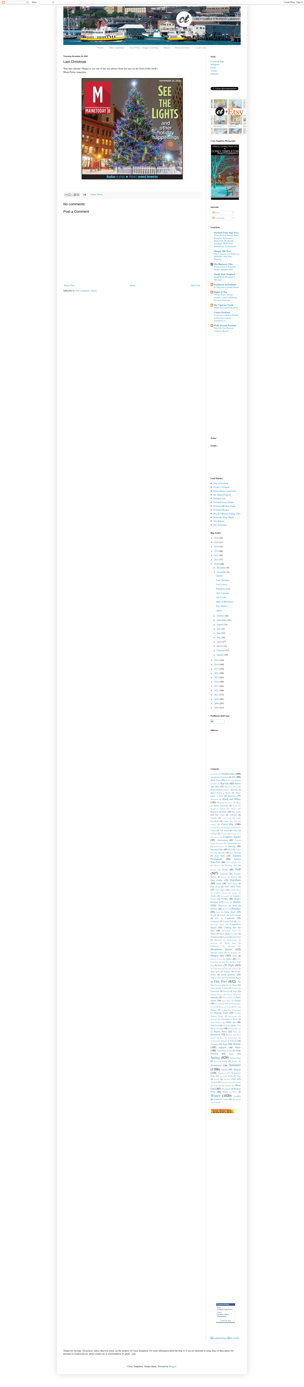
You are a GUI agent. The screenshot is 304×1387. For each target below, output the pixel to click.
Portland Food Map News (226, 232)
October (221, 615)
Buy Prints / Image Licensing (144, 47)
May (219, 637)
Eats (239, 862)
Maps (224, 937)
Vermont (214, 1082)
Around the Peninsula (219, 777)
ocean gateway (228, 974)
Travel (216, 1079)
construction (222, 840)
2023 (216, 550)
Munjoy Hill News (222, 251)
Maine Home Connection (224, 490)
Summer (235, 1064)
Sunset (237, 1069)
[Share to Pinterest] (78, 194)
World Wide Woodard (224, 274)
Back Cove (216, 780)
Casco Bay (227, 824)
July (219, 628)
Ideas (218, 912)
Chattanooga (228, 827)
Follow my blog (225, 1320)
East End (220, 855)
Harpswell (222, 905)
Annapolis (214, 774)
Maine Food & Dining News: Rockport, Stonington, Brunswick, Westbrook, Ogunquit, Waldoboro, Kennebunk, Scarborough (226, 241)
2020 (216, 563)
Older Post (195, 285)
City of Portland (220, 483)
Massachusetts (232, 940)
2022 (216, 555)
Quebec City (235, 1025)
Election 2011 (231, 865)
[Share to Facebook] (75, 194)
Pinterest (214, 73)
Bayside (224, 783)
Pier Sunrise (221, 605)
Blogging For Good (225, 802)
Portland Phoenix (221, 509)
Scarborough (233, 1038)
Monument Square (221, 949)
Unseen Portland (222, 312)
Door (230, 849)
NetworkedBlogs (223, 1304)
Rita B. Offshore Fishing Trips (227, 513)
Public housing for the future (226, 307)
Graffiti (224, 898)
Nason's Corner (216, 959)
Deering (231, 846)
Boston (233, 808)
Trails (230, 1076)
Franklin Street (235, 890)
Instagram (215, 64)
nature (228, 958)
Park (235, 991)
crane (221, 843)
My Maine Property (222, 494)
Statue (224, 1061)
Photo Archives (182, 47)
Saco (222, 1038)
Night (231, 965)
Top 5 (222, 1076)
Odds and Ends (216, 977)
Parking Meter (232, 994)
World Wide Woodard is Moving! (224, 278)
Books (235, 805)
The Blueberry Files (223, 264)
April (219, 641)
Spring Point (235, 1058)
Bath (215, 783)
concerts (216, 837)
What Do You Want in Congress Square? (223, 329)
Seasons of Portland (229, 1040)
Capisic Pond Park (230, 821)
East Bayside (219, 852)
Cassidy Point (215, 827)
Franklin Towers (220, 893)
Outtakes (234, 988)
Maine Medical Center (228, 933)
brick (224, 811)
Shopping (214, 1044)
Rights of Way (220, 292)
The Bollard (218, 521)
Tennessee (221, 1073)
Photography (222, 1316)
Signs (225, 1044)
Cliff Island (224, 830)
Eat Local (230, 862)
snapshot (222, 1047)
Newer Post (69, 285)
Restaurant (215, 1034)
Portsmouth (232, 1016)
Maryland (218, 940)
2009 (216, 703)
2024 (216, 546)
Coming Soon (235, 833)
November (222, 572)
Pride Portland (216, 1022)
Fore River (215, 886)
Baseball (238, 780)
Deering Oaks (217, 849)
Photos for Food (225, 1007)
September (222, 620)
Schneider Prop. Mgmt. (223, 517)
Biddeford (214, 799)
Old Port (220, 981)
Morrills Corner (217, 952)
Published (214, 1025)
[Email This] (66, 194)
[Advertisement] (220, 462)
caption (213, 824)
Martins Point (235, 937)
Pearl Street (226, 1000)
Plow (236, 1007)
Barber (228, 780)
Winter (100, 194)
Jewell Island (235, 915)
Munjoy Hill (217, 955)
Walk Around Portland (225, 325)
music (234, 955)
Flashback (235, 880)
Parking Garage (216, 994)
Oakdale (227, 971)
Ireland (213, 915)
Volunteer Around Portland (231, 1082)
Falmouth (224, 873)
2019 (216, 660)
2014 (216, 681)
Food (218, 883)
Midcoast (214, 943)
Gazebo (219, 575)
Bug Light (236, 811)
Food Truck (232, 883)
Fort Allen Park (233, 886)
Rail (214, 1028)
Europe (213, 869)
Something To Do (224, 1050)
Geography (225, 896)
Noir (212, 968)
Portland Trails (221, 1012)
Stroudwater (216, 1065)
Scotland (214, 1041)
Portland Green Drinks (223, 502)
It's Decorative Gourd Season (226, 287)
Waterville (217, 1085)
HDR (235, 905)
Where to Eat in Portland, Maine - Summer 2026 (225, 268)
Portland (220, 1314)
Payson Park (227, 997)
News (220, 965)
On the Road (231, 985)
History (214, 908)
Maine (213, 933)
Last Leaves (221, 584)
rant (239, 1028)
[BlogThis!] (69, 194)
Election (217, 865)
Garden (213, 896)
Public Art (231, 1022)
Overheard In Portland (225, 284)
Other (213, 988)
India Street (230, 911)
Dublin (238, 849)
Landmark (229, 918)
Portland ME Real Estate (224, 505)
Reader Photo (220, 1031)
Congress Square (232, 837)
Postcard (214, 1019)
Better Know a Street (221, 792)
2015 (216, 677)
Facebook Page (217, 61)
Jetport (223, 915)
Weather (228, 1085)
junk (216, 918)
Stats (215, 1061)
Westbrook (226, 1088)
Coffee (235, 830)
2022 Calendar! (116, 47)
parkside (214, 997)
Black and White (231, 799)
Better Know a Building (228, 789)
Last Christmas (222, 580)
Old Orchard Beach (233, 977)
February (221, 650)
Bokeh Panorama (221, 805)
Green (227, 902)
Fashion (224, 877)
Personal (218, 1003)
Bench (213, 789)
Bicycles (231, 795)
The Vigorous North (223, 305)
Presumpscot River (229, 1019)
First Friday (216, 880)
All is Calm (221, 597)
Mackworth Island (229, 930)
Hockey (225, 909)
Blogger (172, 1366)
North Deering (223, 968)
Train (238, 1076)
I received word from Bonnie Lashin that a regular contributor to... (226, 318)
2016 (216, 673)
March (220, 645)
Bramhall (214, 811)
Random (231, 1028)
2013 (216, 686)
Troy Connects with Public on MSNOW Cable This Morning (226, 256)
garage (234, 893)
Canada (214, 818)
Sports (231, 1053)
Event (224, 869)
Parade (226, 991)
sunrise (224, 1069)
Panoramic (215, 991)
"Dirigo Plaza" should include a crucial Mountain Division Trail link (225, 297)
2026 (216, 537)
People (238, 1000)
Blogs (239, 802)
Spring (215, 1057)
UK (225, 1079)
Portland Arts (219, 498)
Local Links (200, 47)
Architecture (227, 773)
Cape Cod (226, 818)
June (219, 633)
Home (101, 47)
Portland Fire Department (231, 1010)
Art (233, 777)
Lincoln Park (228, 921)
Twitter (214, 70)
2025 (216, 542)
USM (233, 1079)
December (221, 567)
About (167, 47)
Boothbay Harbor (218, 808)
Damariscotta (219, 846)
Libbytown (215, 921)
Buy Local (220, 814)
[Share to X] (72, 194)
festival (234, 877)
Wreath (235, 1099)
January (220, 654)
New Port (225, 962)
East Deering (235, 852)
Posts (217, 212)
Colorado (223, 833)
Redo (235, 1031)
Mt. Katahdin (233, 952)
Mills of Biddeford (224, 601)
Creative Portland (221, 487)
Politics (214, 1010)
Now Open (215, 971)
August (220, 624)
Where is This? (230, 1091)
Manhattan (215, 937)
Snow (238, 1047)
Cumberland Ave (234, 843)
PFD (226, 1003)
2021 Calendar (222, 593)
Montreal (231, 946)
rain (221, 1028)
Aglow (219, 610)
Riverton (229, 1034)
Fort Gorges (220, 889)
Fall (238, 869)
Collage (214, 833)
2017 (216, 668)
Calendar (233, 814)
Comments (219, 217)
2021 (216, 559)
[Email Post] (84, 194)
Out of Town (223, 988)
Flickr (213, 67)
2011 (216, 694)
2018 (216, 664)
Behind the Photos (231, 786)
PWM (225, 1025)
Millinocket (215, 946)
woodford (237, 1096)
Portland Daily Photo (224, 1309)
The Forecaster (220, 524)
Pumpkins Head (223, 588)
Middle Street (230, 943)
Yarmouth (214, 1102)
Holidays (236, 908)
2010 (216, 699)
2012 (216, 690)
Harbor (237, 902)
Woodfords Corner (220, 1099)
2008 (216, 707)
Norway (235, 968)
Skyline (237, 1044)
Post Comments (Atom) (86, 290)
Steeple (234, 1061)
